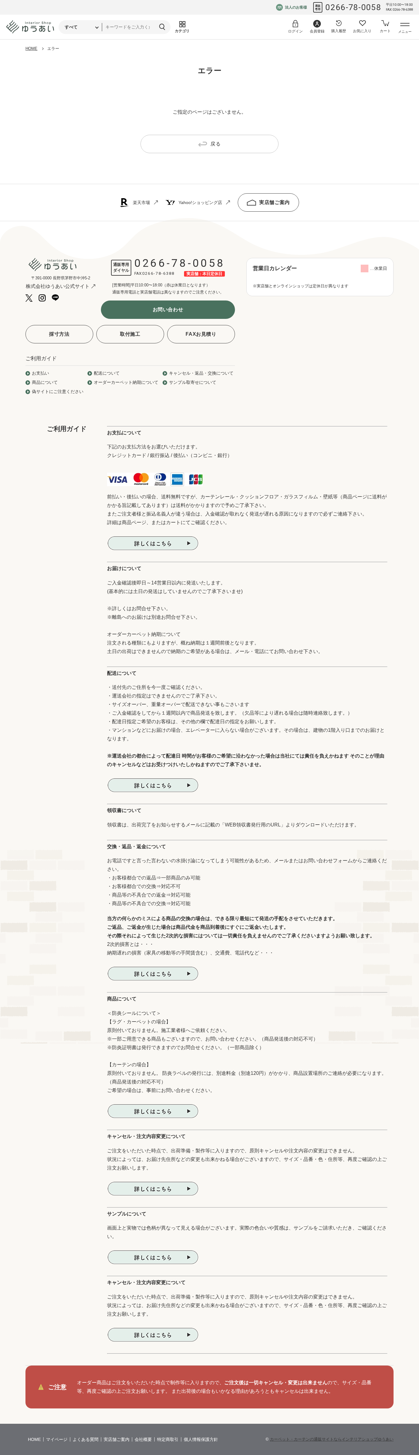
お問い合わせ (168, 309)
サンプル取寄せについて (192, 382)
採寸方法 (59, 334)
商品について (45, 382)
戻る (215, 143)
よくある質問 (85, 1439)
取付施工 (130, 334)
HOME (31, 48)
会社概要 (143, 1439)
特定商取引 (168, 1439)
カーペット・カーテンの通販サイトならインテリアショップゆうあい (332, 1439)
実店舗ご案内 (274, 202)
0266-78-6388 (158, 273)
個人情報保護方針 (201, 1439)
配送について (107, 373)
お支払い (40, 373)
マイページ (56, 1439)
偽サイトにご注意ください (57, 391)
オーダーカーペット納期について (126, 382)
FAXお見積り (201, 334)
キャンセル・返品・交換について (201, 373)
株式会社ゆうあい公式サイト (58, 286)
